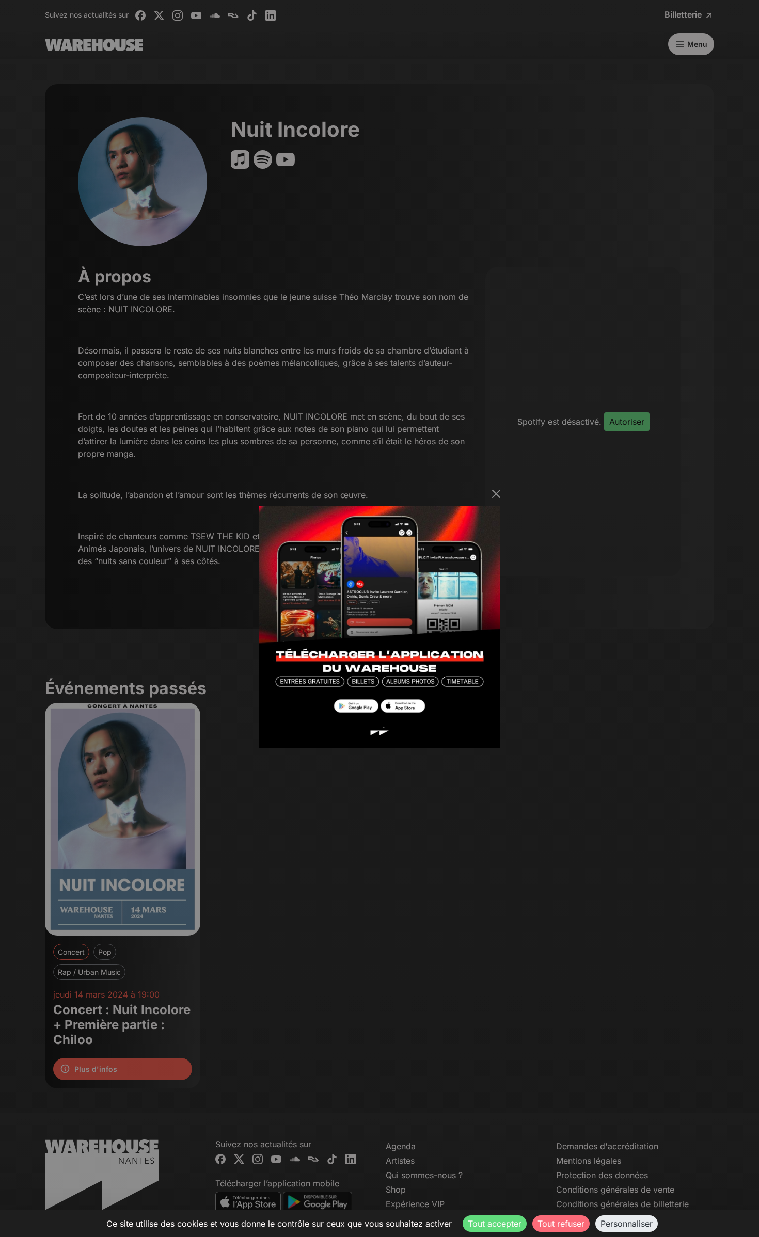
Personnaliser (626, 1223)
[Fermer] (496, 494)
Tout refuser (560, 1223)
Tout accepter (494, 1223)
